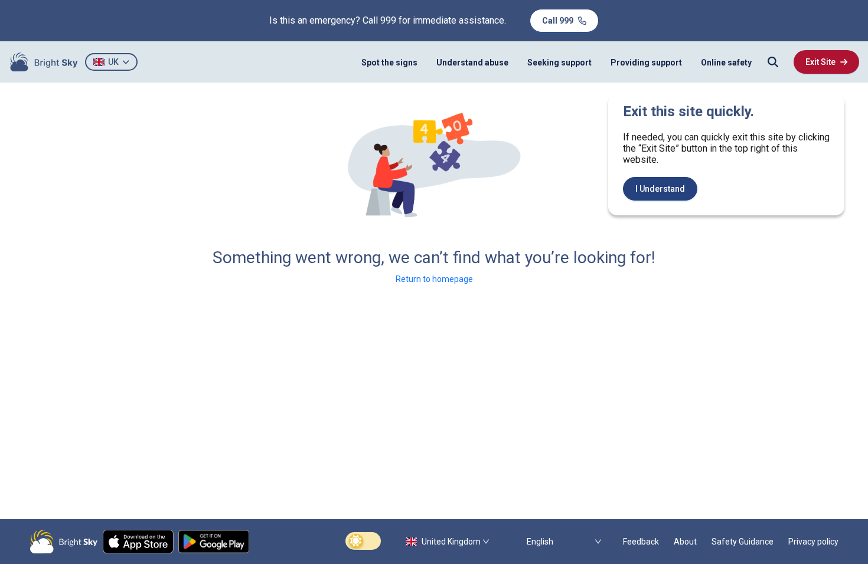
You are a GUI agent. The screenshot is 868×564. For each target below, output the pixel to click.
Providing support (646, 62)
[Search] (773, 62)
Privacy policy (813, 541)
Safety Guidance (743, 541)
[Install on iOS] (138, 541)
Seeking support (559, 62)
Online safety (726, 62)
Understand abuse (472, 62)
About (685, 541)
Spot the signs (389, 62)
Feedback (641, 541)
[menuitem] (389, 62)
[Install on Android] (213, 541)
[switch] (363, 541)
